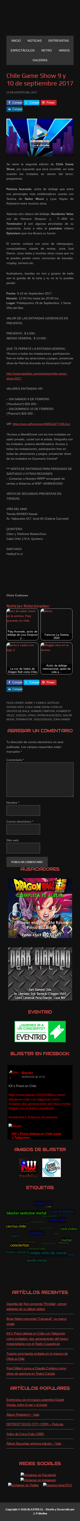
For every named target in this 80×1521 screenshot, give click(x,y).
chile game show (37, 707)
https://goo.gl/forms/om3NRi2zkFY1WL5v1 (41, 424)
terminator (24, 719)
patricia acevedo (49, 715)
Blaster (27, 1073)
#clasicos (34, 1117)
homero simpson (43, 711)
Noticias (53, 702)
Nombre (12, 802)
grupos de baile (18, 711)
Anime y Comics (35, 702)
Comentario (15, 760)
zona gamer (61, 719)
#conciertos (50, 1117)
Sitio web (12, 840)
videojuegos (42, 719)
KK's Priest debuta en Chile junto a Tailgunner (36, 1135)
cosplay (56, 707)
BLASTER (40, 19)
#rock (23, 1117)
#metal (13, 1117)
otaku (32, 715)
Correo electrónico (19, 821)
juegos (21, 715)
